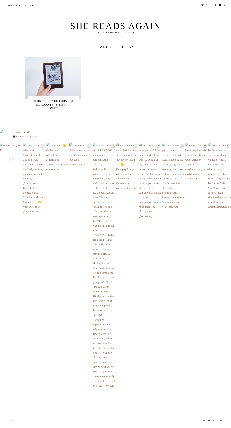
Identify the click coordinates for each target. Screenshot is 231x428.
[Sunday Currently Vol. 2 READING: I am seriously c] (104, 277)
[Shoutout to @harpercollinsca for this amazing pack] (80, 166)
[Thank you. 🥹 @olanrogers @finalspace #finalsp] (57, 168)
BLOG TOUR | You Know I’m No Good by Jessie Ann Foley (53, 104)
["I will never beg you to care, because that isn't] (173, 187)
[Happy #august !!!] (11, 159)
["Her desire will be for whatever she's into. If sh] (219, 187)
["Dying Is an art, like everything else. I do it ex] (196, 173)
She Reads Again (115, 26)
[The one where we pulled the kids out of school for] (127, 178)
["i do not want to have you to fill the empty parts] (150, 192)
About (29, 5)
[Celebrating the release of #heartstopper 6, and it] (34, 190)
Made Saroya (214, 420)
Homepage (14, 5)
